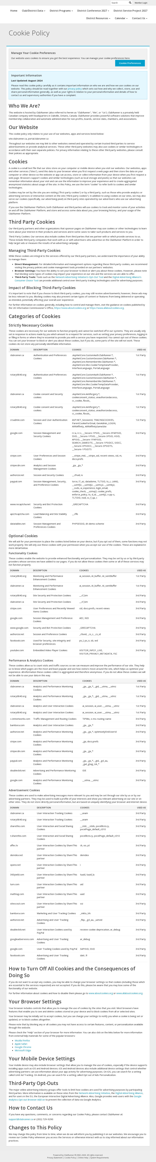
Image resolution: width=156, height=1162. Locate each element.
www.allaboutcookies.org (129, 993)
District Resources (97, 18)
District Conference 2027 (92, 10)
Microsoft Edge (23, 1050)
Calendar (120, 18)
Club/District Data (32, 10)
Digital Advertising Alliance (129, 1093)
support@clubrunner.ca (21, 1119)
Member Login (141, 3)
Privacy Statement (54, 1157)
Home (13, 10)
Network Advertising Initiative (94, 1093)
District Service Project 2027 (130, 10)
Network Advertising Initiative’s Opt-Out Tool (79, 277)
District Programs (60, 10)
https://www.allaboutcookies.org (107, 307)
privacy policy (75, 88)
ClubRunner (69, 1155)
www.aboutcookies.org (101, 993)
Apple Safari (21, 1043)
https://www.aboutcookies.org (70, 307)
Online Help (83, 1157)
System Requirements (99, 1157)
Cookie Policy (70, 1157)
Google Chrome (23, 1046)
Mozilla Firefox (22, 1040)
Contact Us (138, 18)
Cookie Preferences (130, 63)
